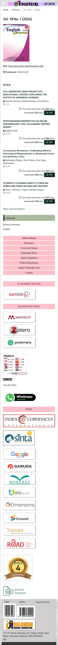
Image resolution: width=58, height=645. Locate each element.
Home (5, 10)
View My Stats (9, 385)
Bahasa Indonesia (11, 224)
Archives (15, 10)
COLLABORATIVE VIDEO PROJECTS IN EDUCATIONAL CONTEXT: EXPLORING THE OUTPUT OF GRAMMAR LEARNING (25, 94)
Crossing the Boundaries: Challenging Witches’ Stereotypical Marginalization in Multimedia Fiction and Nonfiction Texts (29, 153)
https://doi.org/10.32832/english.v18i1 (26, 66)
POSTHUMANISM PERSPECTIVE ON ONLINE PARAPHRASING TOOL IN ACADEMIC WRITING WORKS (26, 124)
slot (4, 639)
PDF (50, 113)
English (6, 229)
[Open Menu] (3, 3)
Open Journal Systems (14, 209)
